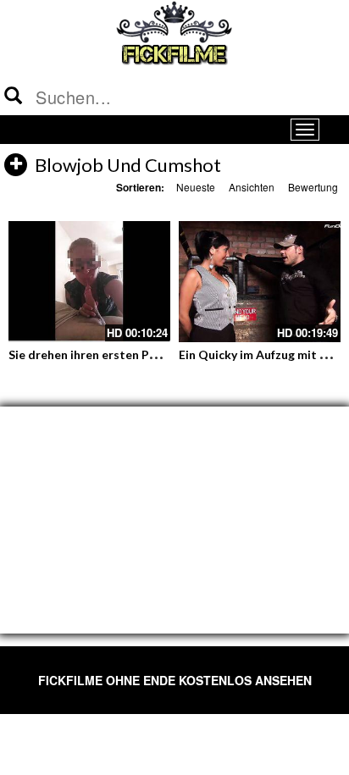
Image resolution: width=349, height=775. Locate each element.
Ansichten (251, 187)
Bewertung (313, 187)
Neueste (195, 187)
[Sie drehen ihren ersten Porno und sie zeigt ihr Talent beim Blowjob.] (89, 281)
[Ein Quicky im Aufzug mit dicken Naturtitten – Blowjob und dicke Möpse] (260, 281)
